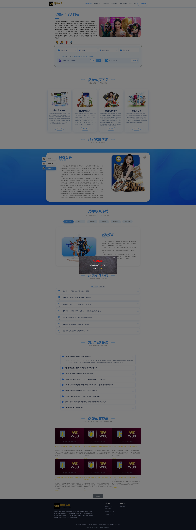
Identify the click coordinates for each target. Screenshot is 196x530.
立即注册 (99, 268)
